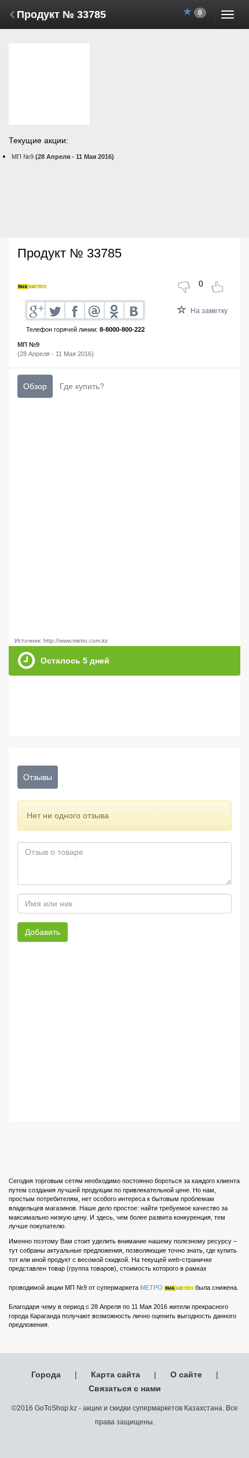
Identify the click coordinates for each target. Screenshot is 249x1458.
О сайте (186, 1374)
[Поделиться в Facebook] (75, 310)
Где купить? (82, 386)
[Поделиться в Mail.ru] (95, 310)
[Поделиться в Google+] (36, 310)
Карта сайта (115, 1374)
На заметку (208, 311)
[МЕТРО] (31, 286)
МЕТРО (151, 1287)
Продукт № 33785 (61, 14)
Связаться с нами (125, 1388)
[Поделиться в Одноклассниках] (114, 310)
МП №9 (63, 156)
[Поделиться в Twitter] (55, 310)
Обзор (35, 386)
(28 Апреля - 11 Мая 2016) (55, 349)
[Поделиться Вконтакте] (134, 310)
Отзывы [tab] (37, 777)
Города (46, 1374)
